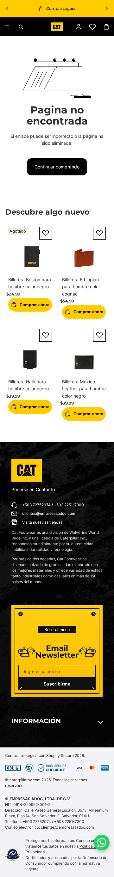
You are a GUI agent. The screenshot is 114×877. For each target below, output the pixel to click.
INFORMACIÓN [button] (36, 720)
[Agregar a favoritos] (45, 233)
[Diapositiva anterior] (7, 8)
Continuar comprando (57, 166)
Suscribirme (57, 683)
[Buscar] (21, 27)
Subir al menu (57, 629)
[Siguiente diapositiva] (107, 8)
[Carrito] (106, 27)
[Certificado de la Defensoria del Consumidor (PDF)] (12, 854)
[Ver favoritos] (92, 27)
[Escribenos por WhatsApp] (102, 842)
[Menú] (7, 27)
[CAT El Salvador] (26, 470)
